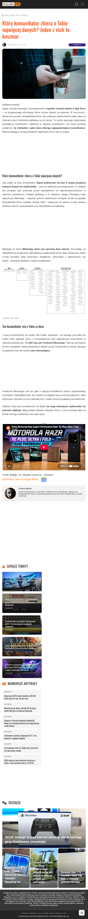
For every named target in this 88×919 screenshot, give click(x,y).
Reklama (25, 913)
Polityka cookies (49, 913)
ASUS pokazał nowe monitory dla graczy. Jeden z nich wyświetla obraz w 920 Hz (19, 762)
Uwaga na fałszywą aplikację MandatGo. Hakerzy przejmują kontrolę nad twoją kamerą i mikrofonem (21, 723)
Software (24, 15)
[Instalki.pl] (11, 4)
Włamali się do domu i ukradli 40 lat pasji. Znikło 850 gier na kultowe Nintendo (20, 709)
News (18, 15)
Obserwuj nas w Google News (20, 479)
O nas (64, 913)
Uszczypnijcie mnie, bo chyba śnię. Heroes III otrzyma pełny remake (21, 749)
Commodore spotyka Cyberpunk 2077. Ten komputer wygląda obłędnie (20, 737)
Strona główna (9, 15)
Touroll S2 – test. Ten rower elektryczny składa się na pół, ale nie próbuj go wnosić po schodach (43, 872)
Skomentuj (77, 45)
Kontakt (58, 913)
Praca (40, 913)
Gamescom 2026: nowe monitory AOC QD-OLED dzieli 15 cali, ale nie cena (20, 697)
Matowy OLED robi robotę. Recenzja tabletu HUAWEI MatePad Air (15, 875)
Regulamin (33, 913)
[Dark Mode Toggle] (82, 913)
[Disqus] (44, 533)
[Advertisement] (44, 152)
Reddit (13, 474)
